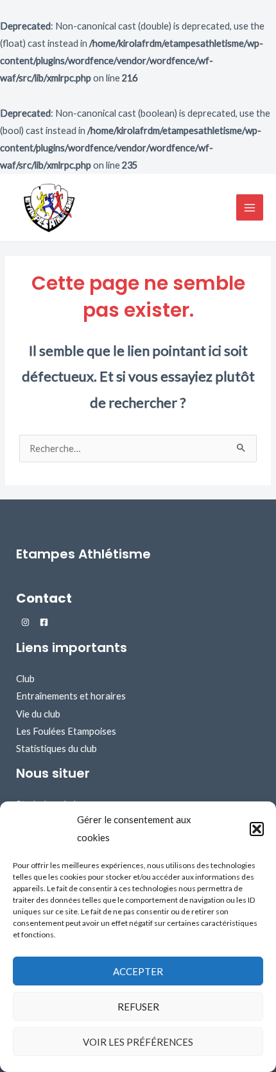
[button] (256, 829)
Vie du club (38, 713)
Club (25, 678)
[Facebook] (44, 622)
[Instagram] (25, 622)
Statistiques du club (56, 748)
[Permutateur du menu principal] (249, 207)
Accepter (138, 971)
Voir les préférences (138, 1042)
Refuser (138, 1006)
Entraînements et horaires (71, 696)
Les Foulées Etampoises (66, 731)
